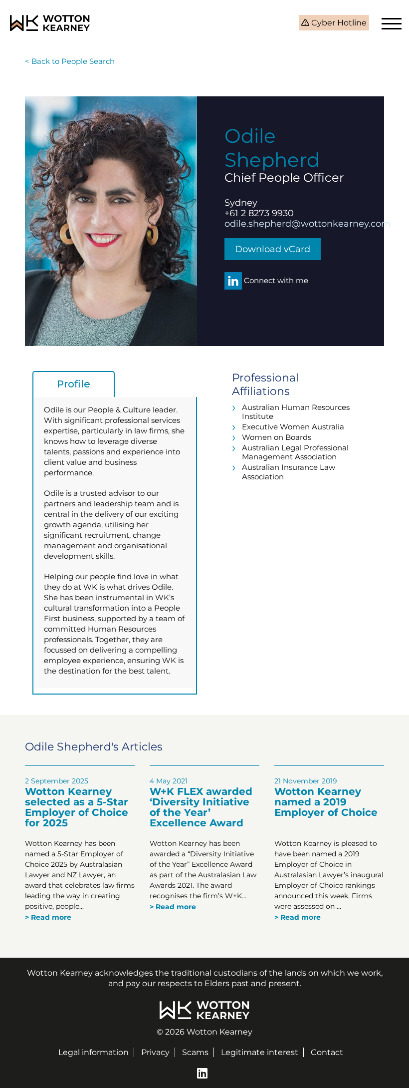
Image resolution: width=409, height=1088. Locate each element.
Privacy (155, 1052)
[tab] (73, 384)
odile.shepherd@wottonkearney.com (307, 223)
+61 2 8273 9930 (259, 213)
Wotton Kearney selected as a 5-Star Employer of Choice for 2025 (76, 807)
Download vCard (272, 249)
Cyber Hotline (338, 22)
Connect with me (275, 280)
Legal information (93, 1052)
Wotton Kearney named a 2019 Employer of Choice (326, 801)
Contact (327, 1052)
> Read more (48, 917)
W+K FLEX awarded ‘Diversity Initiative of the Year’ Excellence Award (201, 807)
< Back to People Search (70, 61)
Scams (195, 1052)
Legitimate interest (259, 1052)
